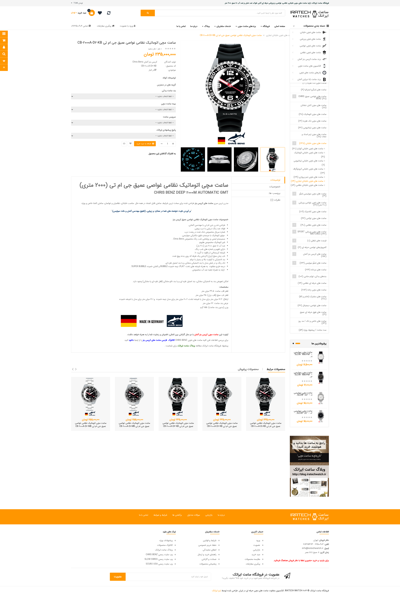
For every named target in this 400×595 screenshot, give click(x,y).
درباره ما (221, 515)
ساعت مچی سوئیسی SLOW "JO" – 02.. (303, 412)
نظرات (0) (275, 200)
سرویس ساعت (169, 117)
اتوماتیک (203, 219)
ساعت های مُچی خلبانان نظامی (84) (307, 185)
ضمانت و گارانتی (209, 559)
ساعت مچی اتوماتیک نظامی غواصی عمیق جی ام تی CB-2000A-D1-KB (265, 424)
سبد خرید (256, 554)
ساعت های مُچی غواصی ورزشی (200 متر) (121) (312, 204)
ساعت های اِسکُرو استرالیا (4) (313, 89)
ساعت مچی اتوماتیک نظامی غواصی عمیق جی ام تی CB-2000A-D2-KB (231, 35)
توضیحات (275, 180)
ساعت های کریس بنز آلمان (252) (314, 255)
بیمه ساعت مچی (168, 103)
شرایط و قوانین (209, 540)
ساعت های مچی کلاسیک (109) (312, 211)
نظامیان (116, 203)
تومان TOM (77, 3)
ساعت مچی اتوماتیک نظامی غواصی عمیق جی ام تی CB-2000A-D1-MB (134, 424)
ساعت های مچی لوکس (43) (313, 218)
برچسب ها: (274, 193)
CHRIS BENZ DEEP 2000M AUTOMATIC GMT (191, 193)
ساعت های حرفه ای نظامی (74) (312, 283)
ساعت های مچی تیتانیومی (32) (312, 127)
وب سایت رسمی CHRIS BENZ (159, 554)
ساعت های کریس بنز (204, 203)
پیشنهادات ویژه (166, 540)
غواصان (108, 203)
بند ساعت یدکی (169, 90)
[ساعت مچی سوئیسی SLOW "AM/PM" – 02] (321, 377)
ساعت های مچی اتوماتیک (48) (312, 114)
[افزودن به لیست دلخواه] (130, 143)
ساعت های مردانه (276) (315, 269)
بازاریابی (208, 515)
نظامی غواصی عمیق (190, 219)
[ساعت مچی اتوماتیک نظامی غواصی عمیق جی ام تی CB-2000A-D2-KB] (221, 396)
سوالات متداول (193, 515)
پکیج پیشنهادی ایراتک (166, 130)
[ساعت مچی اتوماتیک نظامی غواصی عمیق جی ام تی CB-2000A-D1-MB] (134, 396)
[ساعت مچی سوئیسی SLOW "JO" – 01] (321, 398)
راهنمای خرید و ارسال (207, 554)
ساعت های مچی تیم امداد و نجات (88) (314, 135)
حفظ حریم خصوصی (207, 545)
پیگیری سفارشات (104, 26)
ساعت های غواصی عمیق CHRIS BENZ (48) (312, 97)
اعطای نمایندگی (209, 550)
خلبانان (124, 203)
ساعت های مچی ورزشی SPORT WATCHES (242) (312, 233)
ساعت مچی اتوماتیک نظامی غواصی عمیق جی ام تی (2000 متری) (154, 185)
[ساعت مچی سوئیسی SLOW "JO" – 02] (321, 416)
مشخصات (224, 287)
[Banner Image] (309, 466)
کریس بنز (177, 219)
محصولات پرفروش (248, 369)
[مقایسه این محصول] (124, 143)
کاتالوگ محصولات (165, 545)
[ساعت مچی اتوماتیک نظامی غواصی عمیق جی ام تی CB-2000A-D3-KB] (178, 396)
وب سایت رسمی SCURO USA (159, 564)
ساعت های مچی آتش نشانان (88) (313, 106)
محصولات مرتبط (276, 369)
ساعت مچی (213, 219)
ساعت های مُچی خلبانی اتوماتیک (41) (309, 154)
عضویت (123, 26)
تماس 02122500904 (79, 26)
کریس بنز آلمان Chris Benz (144, 62)
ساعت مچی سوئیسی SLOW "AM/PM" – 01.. (303, 354)
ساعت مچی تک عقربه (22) (314, 83)
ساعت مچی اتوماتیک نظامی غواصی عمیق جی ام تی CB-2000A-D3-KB (178, 424)
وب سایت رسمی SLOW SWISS (159, 559)
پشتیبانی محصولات (207, 564)
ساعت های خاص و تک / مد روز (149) (312, 322)
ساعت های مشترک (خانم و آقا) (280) (312, 297)
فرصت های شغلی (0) (316, 240)
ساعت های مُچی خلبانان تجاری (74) (307, 181)
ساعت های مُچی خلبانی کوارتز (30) (307, 148)
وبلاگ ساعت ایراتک (164, 550)
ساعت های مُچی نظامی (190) (313, 225)
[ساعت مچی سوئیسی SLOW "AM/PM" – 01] (321, 357)
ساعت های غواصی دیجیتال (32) (312, 305)
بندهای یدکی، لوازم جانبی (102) (312, 276)
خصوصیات (274, 187)
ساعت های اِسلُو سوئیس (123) (313, 263)
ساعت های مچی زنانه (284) (313, 290)
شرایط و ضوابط (160, 515)
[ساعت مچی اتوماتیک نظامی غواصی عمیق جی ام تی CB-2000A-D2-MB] (90, 396)
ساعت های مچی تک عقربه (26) (312, 121)
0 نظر (160, 48)
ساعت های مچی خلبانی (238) (312, 143)
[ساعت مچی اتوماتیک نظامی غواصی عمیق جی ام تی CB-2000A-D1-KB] (265, 396)
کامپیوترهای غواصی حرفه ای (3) (312, 247)
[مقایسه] (108, 13)
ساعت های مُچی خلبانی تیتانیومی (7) (309, 163)
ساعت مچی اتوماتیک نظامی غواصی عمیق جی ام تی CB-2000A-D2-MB (90, 424)
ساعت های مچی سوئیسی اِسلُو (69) (312, 195)
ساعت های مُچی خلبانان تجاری (279, 35)
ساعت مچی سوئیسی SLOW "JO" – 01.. (303, 394)
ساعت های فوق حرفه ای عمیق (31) (313, 313)
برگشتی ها (177, 515)
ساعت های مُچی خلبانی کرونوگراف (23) (309, 171)
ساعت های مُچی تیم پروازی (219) (308, 177)
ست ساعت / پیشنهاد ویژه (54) (312, 330)
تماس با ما (143, 515)
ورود (131, 26)
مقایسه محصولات (252, 559)
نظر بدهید (152, 48)
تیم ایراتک (216, 590)
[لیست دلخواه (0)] (99, 13)
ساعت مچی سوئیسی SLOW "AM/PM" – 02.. (303, 375)
